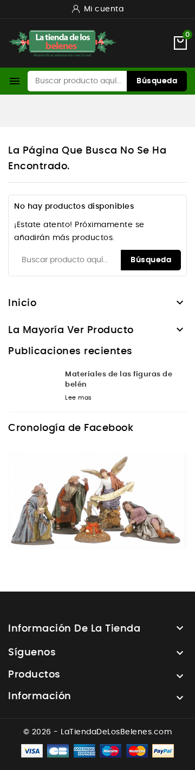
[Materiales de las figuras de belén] (32, 387)
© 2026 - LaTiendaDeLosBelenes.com (97, 732)
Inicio (22, 303)
